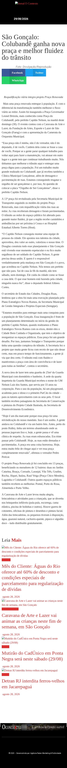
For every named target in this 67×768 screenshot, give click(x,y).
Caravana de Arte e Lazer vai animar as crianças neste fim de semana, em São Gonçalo (31, 621)
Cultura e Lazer (10, 609)
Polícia (5, 674)
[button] (58, 5)
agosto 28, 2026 (11, 596)
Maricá (5, 646)
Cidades (6, 559)
